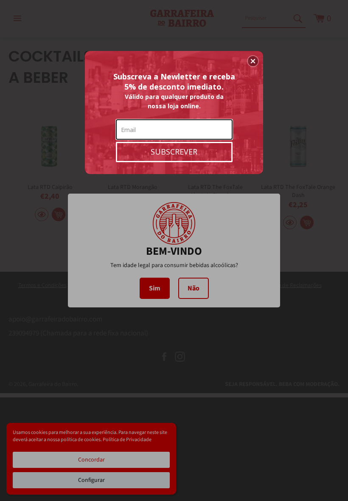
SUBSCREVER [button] (174, 151)
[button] (253, 61)
